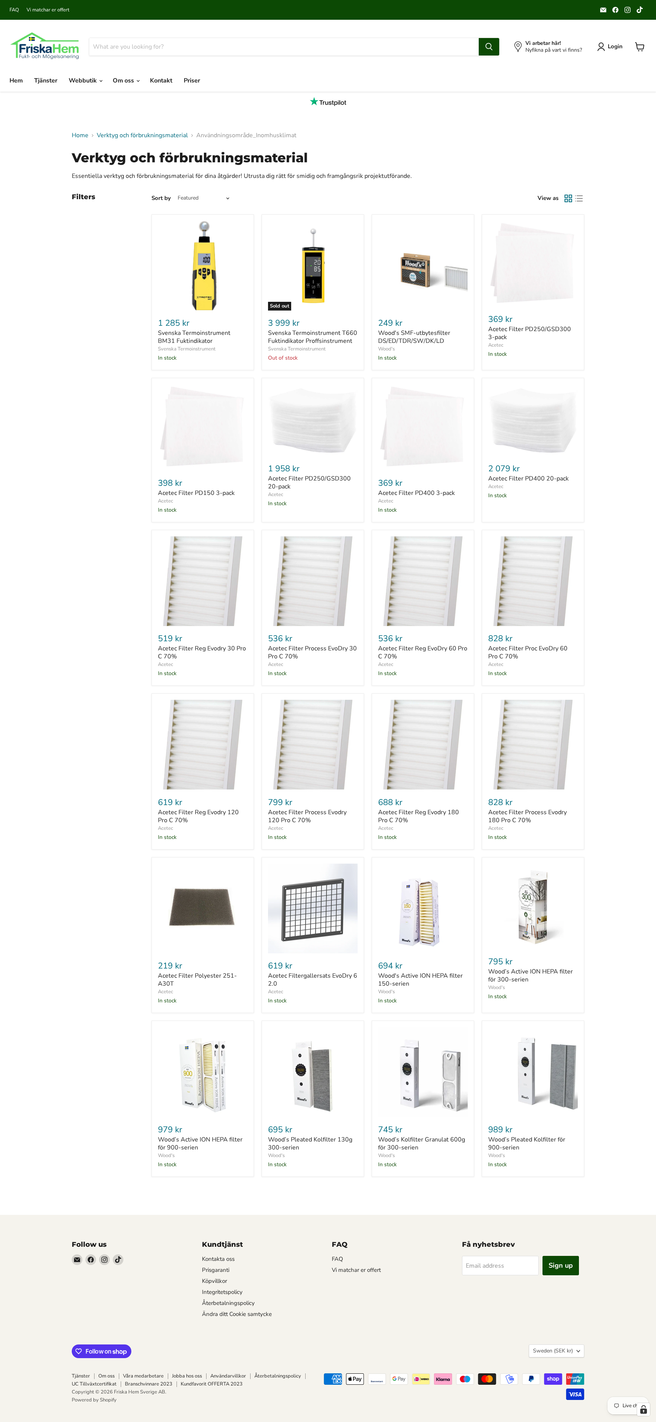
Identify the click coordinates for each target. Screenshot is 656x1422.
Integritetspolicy (222, 1292)
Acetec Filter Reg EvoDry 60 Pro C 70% (422, 652)
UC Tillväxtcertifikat (94, 1384)
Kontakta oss (218, 1259)
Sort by (161, 198)
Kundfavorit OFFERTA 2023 (212, 1384)
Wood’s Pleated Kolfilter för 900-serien (526, 1143)
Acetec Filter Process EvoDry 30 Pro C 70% (312, 652)
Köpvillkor (214, 1281)
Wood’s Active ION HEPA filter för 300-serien (530, 975)
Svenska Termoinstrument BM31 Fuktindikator (194, 337)
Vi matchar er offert (48, 10)
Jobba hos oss (187, 1376)
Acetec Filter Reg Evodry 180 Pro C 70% (418, 816)
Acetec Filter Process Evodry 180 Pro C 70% (527, 816)
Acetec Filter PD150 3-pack (196, 493)
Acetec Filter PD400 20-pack (528, 478)
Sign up (561, 1265)
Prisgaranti (215, 1270)
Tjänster (45, 80)
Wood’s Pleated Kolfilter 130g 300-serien (310, 1143)
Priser (192, 80)
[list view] (579, 198)
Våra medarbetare (143, 1376)
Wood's (386, 349)
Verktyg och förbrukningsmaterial (142, 135)
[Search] (489, 46)
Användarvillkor (228, 1376)
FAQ (14, 10)
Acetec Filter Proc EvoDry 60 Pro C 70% (528, 652)
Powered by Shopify (94, 1400)
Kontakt (161, 80)
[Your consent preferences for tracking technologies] (643, 1409)
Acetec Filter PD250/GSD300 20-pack (309, 482)
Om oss (124, 80)
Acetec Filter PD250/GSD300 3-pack (529, 333)
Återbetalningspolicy (228, 1303)
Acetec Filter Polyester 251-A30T (197, 980)
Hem (16, 80)
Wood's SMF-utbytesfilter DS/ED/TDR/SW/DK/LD (414, 337)
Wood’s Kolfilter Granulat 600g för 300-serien (421, 1143)
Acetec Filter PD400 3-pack (416, 493)
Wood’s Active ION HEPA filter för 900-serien (200, 1143)
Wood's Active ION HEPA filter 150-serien (420, 980)
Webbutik (83, 80)
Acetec (495, 345)
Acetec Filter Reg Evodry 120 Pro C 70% (198, 816)
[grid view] (568, 198)
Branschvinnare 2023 (148, 1384)
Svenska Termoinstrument (187, 349)
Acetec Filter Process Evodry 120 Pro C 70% (307, 816)
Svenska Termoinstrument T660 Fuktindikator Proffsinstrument (312, 337)
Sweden (553, 1350)
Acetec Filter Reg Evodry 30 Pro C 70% (202, 652)
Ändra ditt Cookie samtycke (237, 1314)
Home (80, 135)
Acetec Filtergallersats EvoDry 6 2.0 (312, 980)
